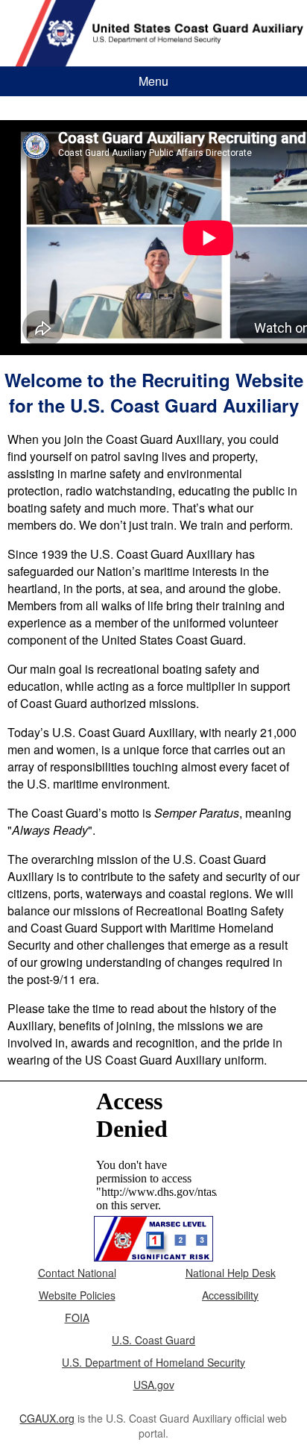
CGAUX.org (47, 1418)
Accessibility (230, 1295)
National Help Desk (231, 1272)
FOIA (77, 1317)
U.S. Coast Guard (153, 1339)
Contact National (77, 1272)
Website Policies (77, 1295)
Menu (153, 81)
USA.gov (153, 1384)
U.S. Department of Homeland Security (153, 1362)
